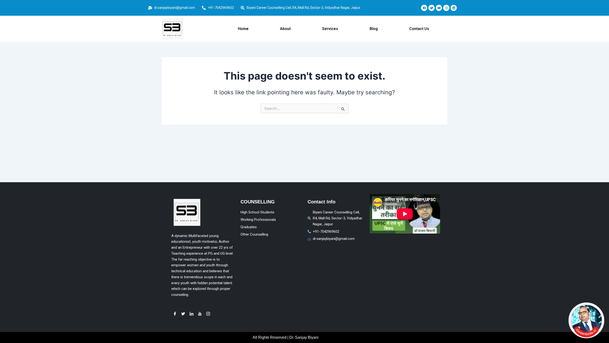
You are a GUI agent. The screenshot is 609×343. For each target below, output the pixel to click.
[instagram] (208, 313)
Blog (374, 28)
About (285, 28)
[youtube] (199, 313)
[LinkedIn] (191, 313)
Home (243, 28)
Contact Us (419, 28)
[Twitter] (183, 313)
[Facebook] (174, 313)
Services (330, 28)
